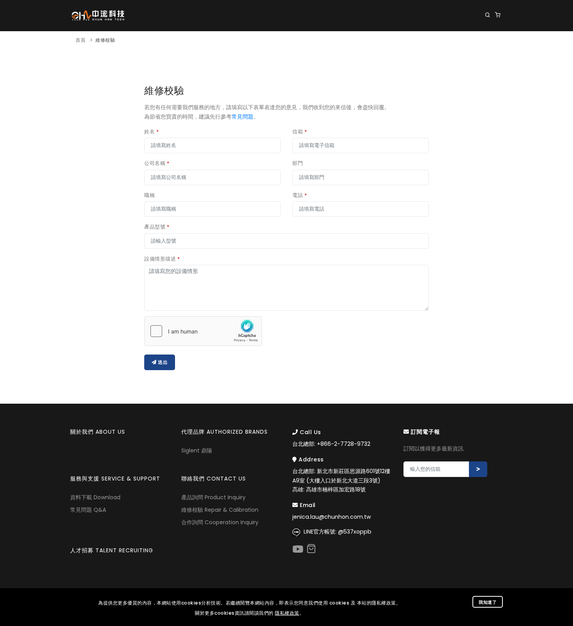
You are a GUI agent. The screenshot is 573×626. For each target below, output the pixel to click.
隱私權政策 (287, 613)
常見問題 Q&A (88, 510)
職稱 (149, 195)
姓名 (151, 131)
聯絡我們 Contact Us (470, 47)
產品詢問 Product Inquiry (213, 497)
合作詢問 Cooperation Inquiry (219, 522)
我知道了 (488, 602)
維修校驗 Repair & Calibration (219, 510)
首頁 (80, 40)
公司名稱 (156, 163)
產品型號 (156, 227)
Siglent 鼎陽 (196, 450)
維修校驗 (105, 40)
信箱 (299, 131)
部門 (297, 163)
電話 (299, 195)
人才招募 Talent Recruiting (111, 550)
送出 (162, 362)
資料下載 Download (95, 497)
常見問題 (242, 117)
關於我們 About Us (170, 47)
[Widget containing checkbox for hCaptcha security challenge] (203, 331)
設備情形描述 (162, 258)
